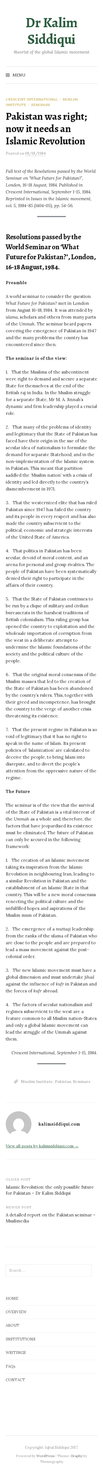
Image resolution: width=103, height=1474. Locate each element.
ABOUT (12, 1325)
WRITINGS (16, 1352)
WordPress (45, 1456)
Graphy (76, 1456)
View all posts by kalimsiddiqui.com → (42, 1146)
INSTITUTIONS (20, 1339)
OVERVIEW (16, 1312)
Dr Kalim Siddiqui (51, 31)
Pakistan (63, 1081)
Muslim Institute (37, 1081)
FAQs (10, 1366)
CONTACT (15, 1379)
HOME (12, 1298)
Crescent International (32, 99)
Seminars (40, 105)
